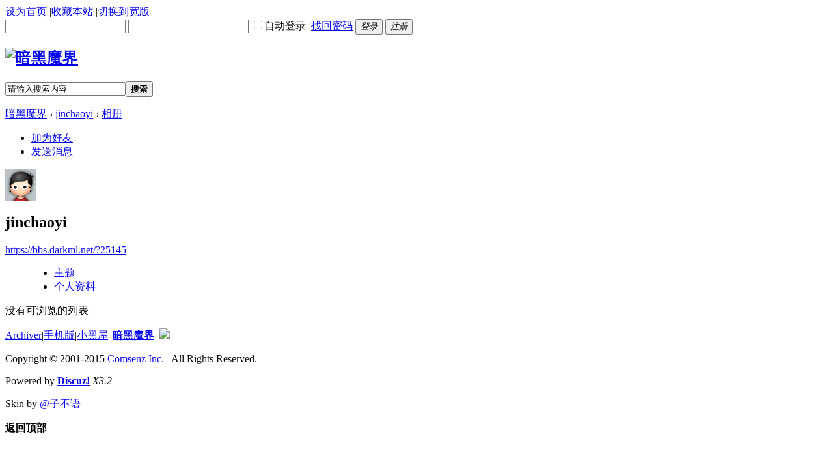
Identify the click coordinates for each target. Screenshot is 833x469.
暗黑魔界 (26, 113)
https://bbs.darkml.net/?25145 (65, 249)
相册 (112, 113)
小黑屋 (92, 335)
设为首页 (26, 11)
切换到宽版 (124, 11)
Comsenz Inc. (135, 358)
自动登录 (285, 25)
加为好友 (52, 137)
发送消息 (52, 151)
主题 (64, 272)
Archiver (23, 335)
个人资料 (75, 286)
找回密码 (332, 25)
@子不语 (60, 403)
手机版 (59, 335)
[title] (164, 335)
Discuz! (73, 380)
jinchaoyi (74, 113)
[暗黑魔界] (41, 58)
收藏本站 (72, 11)
